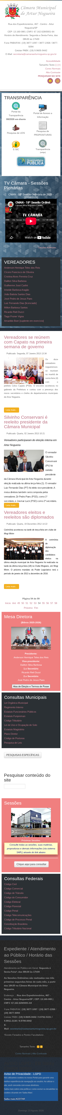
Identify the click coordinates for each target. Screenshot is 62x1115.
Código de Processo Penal (18, 919)
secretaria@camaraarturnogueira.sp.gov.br (35, 54)
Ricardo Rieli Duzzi (14, 312)
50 (22, 603)
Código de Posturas (14, 738)
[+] (59, 65)
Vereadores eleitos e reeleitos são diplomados (29, 515)
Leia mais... (11, 410)
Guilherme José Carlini (16, 285)
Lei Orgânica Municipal (16, 702)
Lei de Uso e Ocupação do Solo (20, 725)
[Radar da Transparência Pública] (31, 161)
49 (18, 603)
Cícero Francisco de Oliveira (19, 272)
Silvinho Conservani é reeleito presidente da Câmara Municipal (26, 422)
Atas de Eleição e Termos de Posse (31, 686)
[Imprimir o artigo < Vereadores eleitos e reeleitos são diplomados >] (53, 523)
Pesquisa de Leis (13, 742)
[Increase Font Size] (41, 1046)
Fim (36, 608)
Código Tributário (13, 720)
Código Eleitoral (12, 902)
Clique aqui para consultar (31, 864)
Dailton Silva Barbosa (15, 281)
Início (8, 603)
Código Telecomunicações (17, 915)
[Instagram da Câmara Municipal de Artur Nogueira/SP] (57, 81)
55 (43, 603)
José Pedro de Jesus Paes (18, 298)
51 (27, 603)
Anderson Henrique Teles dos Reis (22, 267)
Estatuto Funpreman (14, 716)
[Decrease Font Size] (38, 1046)
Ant (14, 603)
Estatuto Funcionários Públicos (20, 711)
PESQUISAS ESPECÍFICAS (22, 755)
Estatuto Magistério (14, 729)
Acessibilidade (53, 61)
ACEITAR (20, 1099)
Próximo (28, 608)
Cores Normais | (23, 1053)
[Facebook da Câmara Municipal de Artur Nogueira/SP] (50, 81)
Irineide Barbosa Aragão (16, 289)
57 (51, 603)
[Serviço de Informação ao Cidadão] (16, 144)
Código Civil (10, 884)
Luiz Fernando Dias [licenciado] (20, 303)
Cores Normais (52, 68)
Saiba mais (9, 1099)
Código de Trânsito (14, 893)
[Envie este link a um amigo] (57, 352)
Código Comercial (13, 888)
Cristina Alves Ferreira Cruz (18, 276)
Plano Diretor (11, 733)
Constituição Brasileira (15, 924)
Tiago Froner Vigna (14, 316)
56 (47, 603)
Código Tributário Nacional (17, 928)
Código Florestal (12, 906)
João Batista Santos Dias (17, 294)
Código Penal (11, 910)
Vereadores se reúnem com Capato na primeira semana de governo (28, 342)
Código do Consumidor (16, 897)
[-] (56, 65)
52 (31, 603)
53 (35, 603)
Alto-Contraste (53, 72)
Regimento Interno (13, 707)
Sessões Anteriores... (48, 248)
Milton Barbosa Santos (16, 307)
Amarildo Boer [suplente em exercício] (24, 320)
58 (56, 603)
